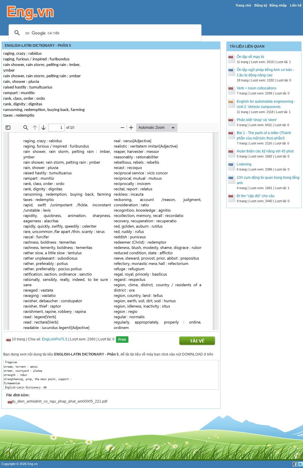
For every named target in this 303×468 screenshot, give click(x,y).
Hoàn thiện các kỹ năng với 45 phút (265, 151)
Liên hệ (296, 5)
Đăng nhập (278, 5)
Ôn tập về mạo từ (250, 57)
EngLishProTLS (54, 339)
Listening (244, 164)
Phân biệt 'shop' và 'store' (257, 120)
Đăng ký (260, 5)
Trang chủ (243, 5)
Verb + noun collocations (256, 88)
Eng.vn (33, 464)
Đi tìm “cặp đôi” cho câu (256, 196)
